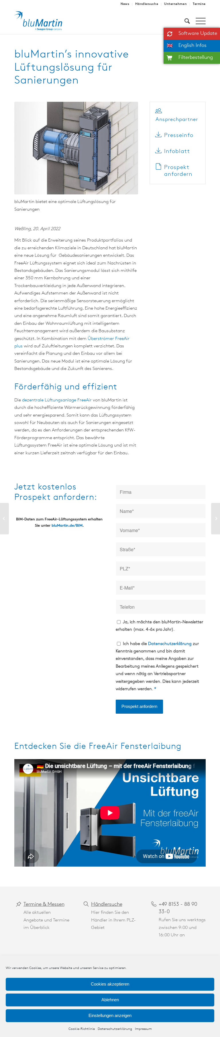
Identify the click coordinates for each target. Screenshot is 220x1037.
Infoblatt (177, 151)
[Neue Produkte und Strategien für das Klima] (215, 518)
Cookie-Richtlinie (81, 1029)
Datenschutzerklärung (115, 1029)
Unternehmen (175, 4)
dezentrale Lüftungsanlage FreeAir (57, 400)
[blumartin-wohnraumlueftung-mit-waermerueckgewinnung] (42, 21)
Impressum (143, 1029)
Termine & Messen (43, 904)
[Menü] (198, 21)
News (125, 4)
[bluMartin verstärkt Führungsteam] (4, 518)
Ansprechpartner (177, 119)
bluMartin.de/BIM (67, 526)
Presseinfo (178, 135)
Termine (199, 4)
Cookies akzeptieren (110, 984)
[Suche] (184, 21)
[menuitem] (125, 4)
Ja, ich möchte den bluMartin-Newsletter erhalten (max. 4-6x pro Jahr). (159, 626)
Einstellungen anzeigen (110, 1015)
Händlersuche (146, 4)
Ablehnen (110, 999)
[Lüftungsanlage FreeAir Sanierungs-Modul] (76, 148)
